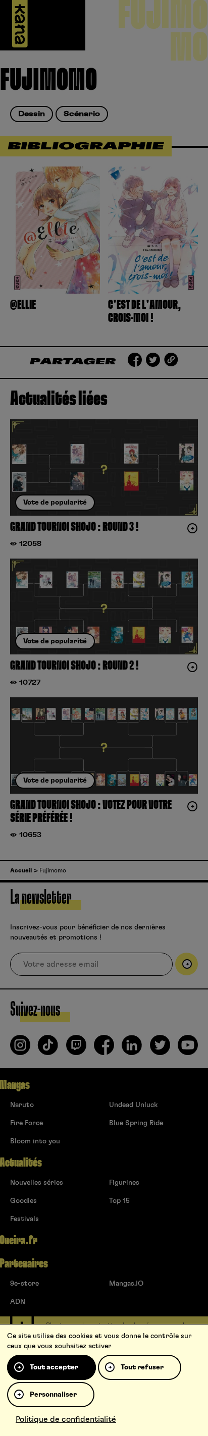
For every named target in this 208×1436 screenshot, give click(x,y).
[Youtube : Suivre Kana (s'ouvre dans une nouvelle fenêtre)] (188, 1049)
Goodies (23, 1200)
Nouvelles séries (36, 1182)
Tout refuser (142, 1367)
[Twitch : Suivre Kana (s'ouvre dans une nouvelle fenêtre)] (76, 1049)
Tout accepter (54, 1367)
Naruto (22, 1105)
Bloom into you (35, 1141)
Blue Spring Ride (136, 1123)
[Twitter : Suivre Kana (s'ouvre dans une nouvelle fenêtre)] (160, 1049)
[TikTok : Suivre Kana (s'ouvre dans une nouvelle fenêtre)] (48, 1049)
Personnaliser (53, 1394)
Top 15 (119, 1200)
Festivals (24, 1219)
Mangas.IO (126, 1283)
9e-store (24, 1283)
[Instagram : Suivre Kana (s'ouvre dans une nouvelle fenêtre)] (20, 1049)
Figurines (124, 1182)
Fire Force (26, 1123)
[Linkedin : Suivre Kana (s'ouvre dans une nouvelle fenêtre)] (132, 1049)
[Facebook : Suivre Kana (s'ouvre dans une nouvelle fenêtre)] (104, 1049)
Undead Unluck (133, 1105)
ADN (17, 1301)
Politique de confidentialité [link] (66, 1419)
